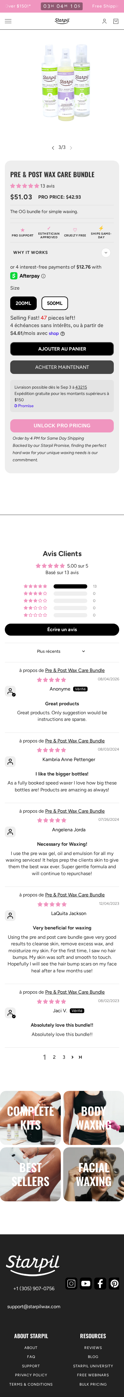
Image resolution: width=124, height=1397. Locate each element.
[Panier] (116, 21)
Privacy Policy (31, 1375)
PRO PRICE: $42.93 (59, 197)
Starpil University (93, 1366)
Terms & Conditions (31, 1384)
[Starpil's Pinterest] (115, 1284)
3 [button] (64, 1057)
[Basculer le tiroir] (8, 21)
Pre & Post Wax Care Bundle (75, 670)
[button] (25, 186)
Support (31, 1366)
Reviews (93, 1348)
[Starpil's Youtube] (86, 1284)
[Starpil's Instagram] (71, 1284)
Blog (93, 1357)
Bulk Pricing (93, 1384)
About (31, 1348)
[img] (51, 680)
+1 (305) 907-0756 (33, 1288)
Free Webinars (93, 1375)
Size (15, 288)
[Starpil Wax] (62, 21)
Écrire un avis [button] (62, 629)
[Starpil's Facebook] (100, 1284)
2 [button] (54, 1057)
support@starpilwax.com (33, 1306)
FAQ (31, 1357)
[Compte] (104, 21)
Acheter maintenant (62, 367)
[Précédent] (53, 147)
